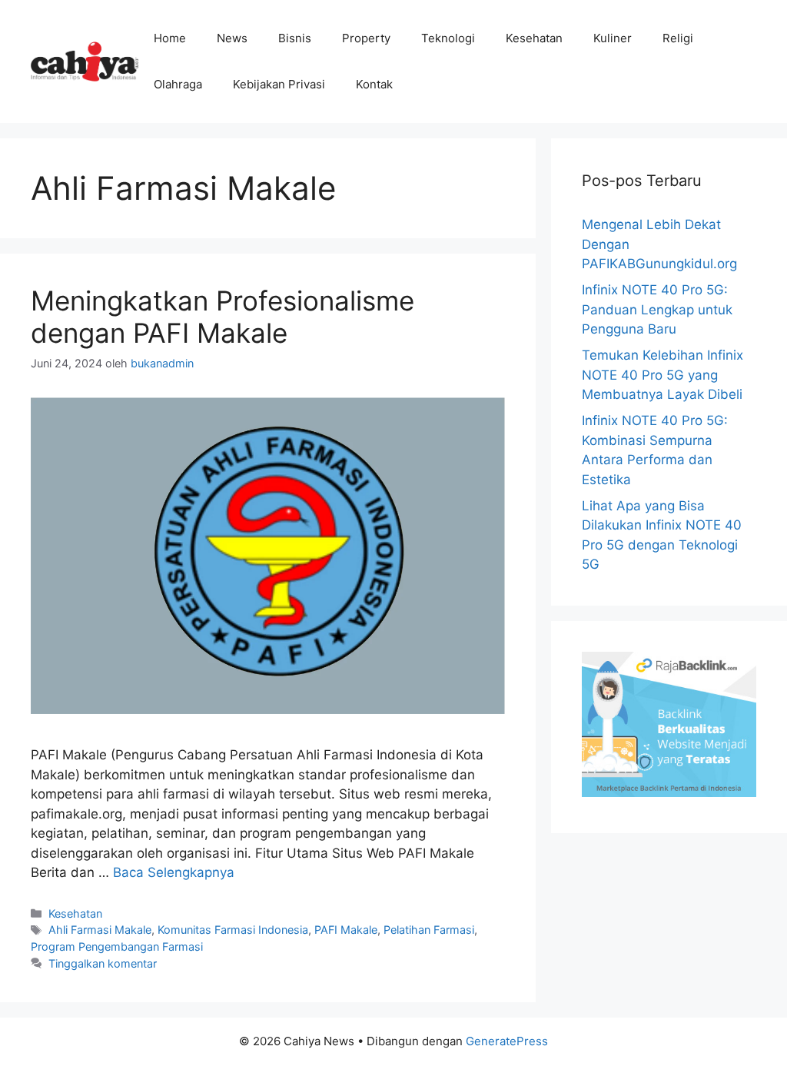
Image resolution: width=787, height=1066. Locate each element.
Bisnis (294, 38)
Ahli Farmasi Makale (99, 929)
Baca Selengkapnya (173, 872)
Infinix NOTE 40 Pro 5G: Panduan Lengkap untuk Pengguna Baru (657, 309)
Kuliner (612, 38)
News (232, 38)
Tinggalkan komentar (102, 963)
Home (170, 38)
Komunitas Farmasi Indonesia (233, 929)
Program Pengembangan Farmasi (117, 946)
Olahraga (178, 84)
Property (366, 38)
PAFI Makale (345, 929)
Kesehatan (534, 38)
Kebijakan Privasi (279, 84)
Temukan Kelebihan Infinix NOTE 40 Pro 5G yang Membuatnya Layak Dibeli (662, 374)
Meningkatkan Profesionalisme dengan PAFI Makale (222, 316)
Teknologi (448, 38)
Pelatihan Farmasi (429, 929)
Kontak (374, 84)
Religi (677, 38)
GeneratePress (507, 1041)
